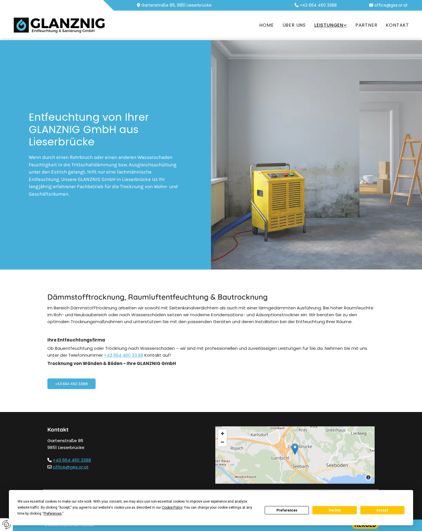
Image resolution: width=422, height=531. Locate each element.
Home (266, 25)
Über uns (294, 25)
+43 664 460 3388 (72, 460)
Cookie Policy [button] (172, 507)
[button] (71, 383)
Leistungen (328, 25)
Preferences (286, 510)
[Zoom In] (222, 433)
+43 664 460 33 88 (123, 355)
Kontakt (397, 25)
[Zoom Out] (222, 442)
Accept (382, 510)
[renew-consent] (6, 524)
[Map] (295, 455)
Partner (366, 25)
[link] (330, 25)
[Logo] (59, 25)
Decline (335, 510)
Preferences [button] (53, 514)
